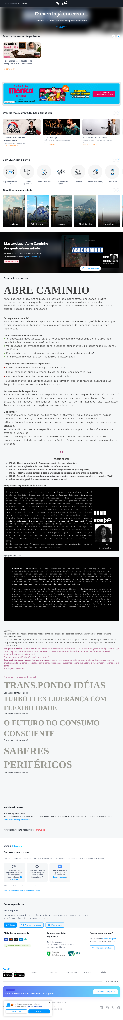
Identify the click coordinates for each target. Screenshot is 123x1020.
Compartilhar (92, 268)
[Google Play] (19, 975)
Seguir (12, 925)
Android (15, 879)
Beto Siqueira (22, 3)
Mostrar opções (113, 981)
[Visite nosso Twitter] (112, 1007)
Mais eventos (56, 925)
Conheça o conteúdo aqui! (16, 692)
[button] (10, 1005)
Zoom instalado (59, 877)
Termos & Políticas (34, 1006)
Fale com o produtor (33, 925)
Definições (16, 1011)
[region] (28, 1008)
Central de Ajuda (109, 939)
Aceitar (39, 1011)
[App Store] (7, 975)
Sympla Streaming (32, 257)
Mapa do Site (61, 1002)
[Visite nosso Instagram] (107, 1007)
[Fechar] (49, 1002)
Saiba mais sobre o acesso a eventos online (22, 891)
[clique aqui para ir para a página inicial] (61, 3)
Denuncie (40, 830)
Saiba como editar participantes (17, 820)
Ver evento (61, 27)
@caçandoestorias (12, 555)
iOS (20, 877)
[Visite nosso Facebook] (118, 1007)
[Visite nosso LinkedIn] (101, 1007)
